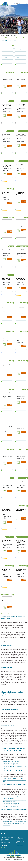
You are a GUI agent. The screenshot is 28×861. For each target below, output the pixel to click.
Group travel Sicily (20, 841)
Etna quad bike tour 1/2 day (6, 135)
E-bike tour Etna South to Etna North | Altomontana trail (7, 336)
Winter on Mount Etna (20, 835)
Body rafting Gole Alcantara (19, 165)
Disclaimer (8, 859)
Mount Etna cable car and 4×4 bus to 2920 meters (20, 76)
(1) (8, 123)
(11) (22, 93)
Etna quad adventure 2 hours (6, 307)
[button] (26, 3)
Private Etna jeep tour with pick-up (20, 393)
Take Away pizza (19, 845)
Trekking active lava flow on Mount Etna (21, 510)
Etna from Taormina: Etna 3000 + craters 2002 (21, 307)
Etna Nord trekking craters (9, 798)
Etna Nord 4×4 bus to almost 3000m (11, 796)
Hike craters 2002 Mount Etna (21, 250)
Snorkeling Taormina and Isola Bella (21, 423)
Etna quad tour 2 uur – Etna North (10, 763)
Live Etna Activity (19, 839)
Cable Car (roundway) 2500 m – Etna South (13, 778)
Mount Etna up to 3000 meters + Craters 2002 (20, 105)
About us (20, 859)
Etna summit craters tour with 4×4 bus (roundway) (14, 821)
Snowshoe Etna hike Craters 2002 (6, 570)
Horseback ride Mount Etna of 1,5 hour (20, 222)
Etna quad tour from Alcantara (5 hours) (20, 365)
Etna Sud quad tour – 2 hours (6, 193)
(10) (8, 93)
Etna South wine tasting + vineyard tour (7, 482)
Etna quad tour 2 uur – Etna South (10, 765)
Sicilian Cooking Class (6, 392)
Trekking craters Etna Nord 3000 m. (20, 453)
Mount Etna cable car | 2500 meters (6, 222)
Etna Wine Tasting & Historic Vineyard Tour (20, 279)
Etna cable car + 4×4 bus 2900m (10, 805)
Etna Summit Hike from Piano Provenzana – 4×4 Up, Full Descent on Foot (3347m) (21, 336)
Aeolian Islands (19, 838)
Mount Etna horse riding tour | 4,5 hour (7, 423)
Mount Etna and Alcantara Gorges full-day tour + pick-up (6, 165)
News (17, 842)
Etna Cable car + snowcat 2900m (10, 806)
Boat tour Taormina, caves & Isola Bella (6, 279)
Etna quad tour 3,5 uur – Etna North (11, 761)
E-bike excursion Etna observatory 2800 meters (7, 250)
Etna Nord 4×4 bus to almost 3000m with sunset (14, 800)
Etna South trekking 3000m (9, 801)
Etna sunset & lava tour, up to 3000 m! (7, 76)
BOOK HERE (9, 86)
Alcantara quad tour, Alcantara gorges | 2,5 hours (20, 193)
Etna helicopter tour (20, 481)
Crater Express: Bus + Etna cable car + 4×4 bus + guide (7, 599)
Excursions (18, 843)
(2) (8, 210)
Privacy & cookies (14, 859)
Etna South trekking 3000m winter (11, 803)
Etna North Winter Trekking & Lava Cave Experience (20, 541)
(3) (22, 123)
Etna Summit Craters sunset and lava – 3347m (7, 510)
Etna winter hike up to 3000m (6, 541)
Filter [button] (14, 45)
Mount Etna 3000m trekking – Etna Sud (6, 453)
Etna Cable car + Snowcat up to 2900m (21, 570)
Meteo (17, 837)
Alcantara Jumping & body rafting (6, 365)
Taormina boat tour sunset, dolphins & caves (21, 135)
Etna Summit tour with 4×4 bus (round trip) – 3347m (7, 105)
